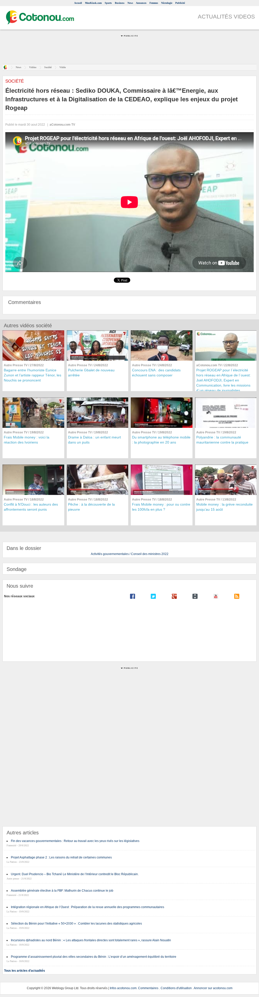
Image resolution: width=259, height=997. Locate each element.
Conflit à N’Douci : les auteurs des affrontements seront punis (31, 506)
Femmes (153, 3)
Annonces (141, 3)
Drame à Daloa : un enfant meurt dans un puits (94, 439)
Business (119, 3)
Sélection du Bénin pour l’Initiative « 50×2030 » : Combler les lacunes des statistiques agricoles (76, 923)
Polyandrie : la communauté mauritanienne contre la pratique (222, 439)
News (130, 3)
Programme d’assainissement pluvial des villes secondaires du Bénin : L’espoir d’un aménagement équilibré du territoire (93, 956)
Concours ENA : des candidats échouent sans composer (156, 372)
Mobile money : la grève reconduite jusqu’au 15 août (224, 506)
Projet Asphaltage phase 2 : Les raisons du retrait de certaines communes (61, 857)
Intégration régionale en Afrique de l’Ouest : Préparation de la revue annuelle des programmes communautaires (87, 907)
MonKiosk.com (93, 3)
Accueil (78, 3)
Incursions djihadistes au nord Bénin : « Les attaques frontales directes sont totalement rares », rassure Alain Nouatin (91, 940)
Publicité (180, 3)
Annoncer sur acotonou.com (213, 988)
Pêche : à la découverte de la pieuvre (91, 506)
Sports (108, 3)
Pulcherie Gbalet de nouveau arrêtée (91, 372)
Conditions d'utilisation (176, 988)
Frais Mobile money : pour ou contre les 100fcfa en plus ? (161, 506)
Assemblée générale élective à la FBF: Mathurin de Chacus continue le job (62, 890)
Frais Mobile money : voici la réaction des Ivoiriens (26, 439)
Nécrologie (166, 3)
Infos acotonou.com (123, 988)
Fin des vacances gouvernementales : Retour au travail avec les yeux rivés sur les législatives (75, 841)
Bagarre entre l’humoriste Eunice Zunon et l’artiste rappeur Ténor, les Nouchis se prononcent (32, 375)
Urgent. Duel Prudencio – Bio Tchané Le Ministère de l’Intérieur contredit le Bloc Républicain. (75, 874)
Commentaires (148, 988)
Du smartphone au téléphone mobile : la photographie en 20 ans (161, 439)
